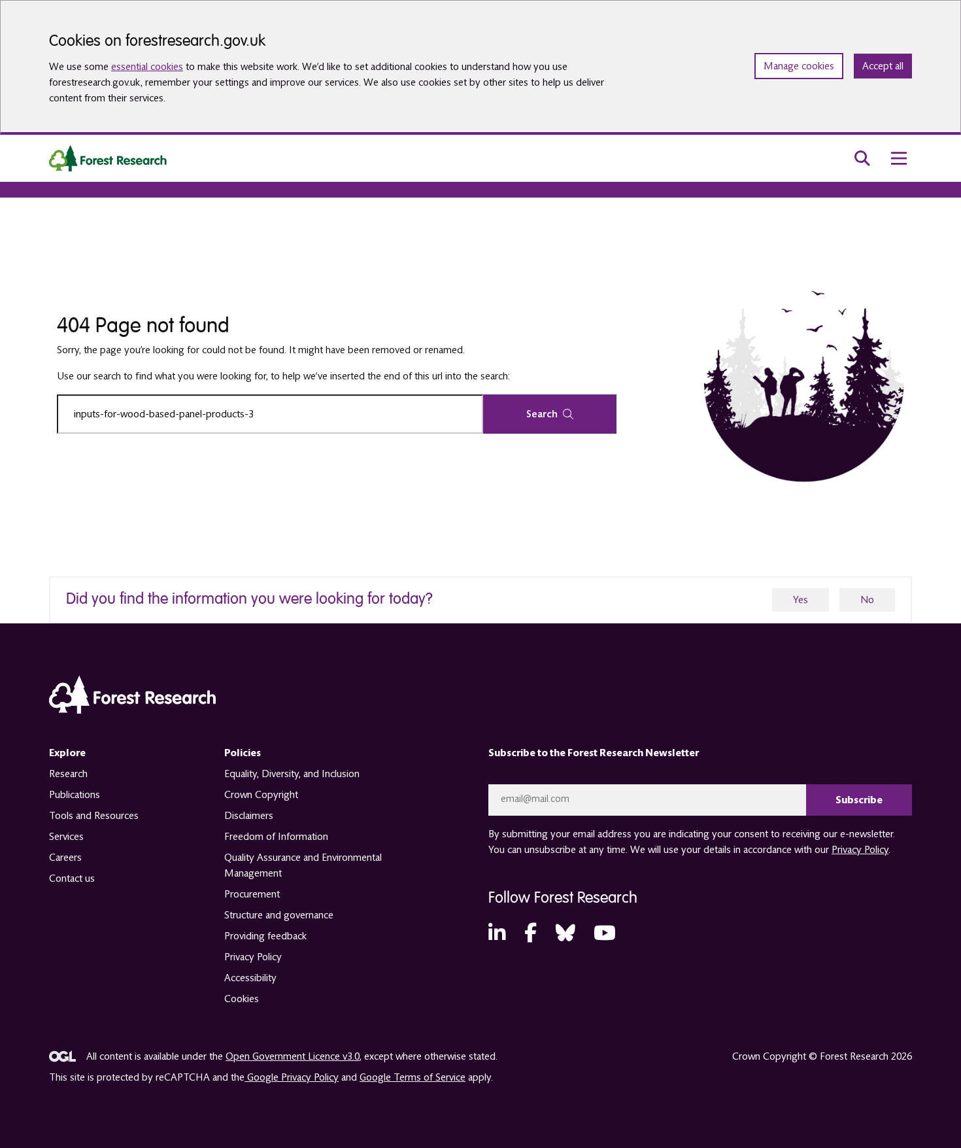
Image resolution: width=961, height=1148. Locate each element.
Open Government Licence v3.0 (293, 1056)
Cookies (241, 999)
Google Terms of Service (412, 1077)
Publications (74, 795)
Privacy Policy (253, 957)
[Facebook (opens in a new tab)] (530, 934)
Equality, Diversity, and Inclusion (292, 774)
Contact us (72, 878)
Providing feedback (265, 936)
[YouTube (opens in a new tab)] (605, 934)
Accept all (882, 66)
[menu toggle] (899, 158)
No (867, 600)
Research (68, 774)
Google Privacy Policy (291, 1077)
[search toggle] (862, 158)
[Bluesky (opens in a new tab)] (565, 934)
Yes (800, 600)
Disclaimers (248, 816)
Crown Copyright (261, 795)
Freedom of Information (276, 837)
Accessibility (250, 978)
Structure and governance (278, 915)
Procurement (252, 894)
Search (542, 414)
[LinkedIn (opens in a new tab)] (496, 934)
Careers (65, 857)
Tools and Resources (94, 816)
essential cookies (147, 67)
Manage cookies (799, 66)
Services (66, 837)
